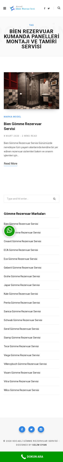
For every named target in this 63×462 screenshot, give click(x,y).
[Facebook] (22, 429)
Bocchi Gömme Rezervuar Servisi (22, 232)
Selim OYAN (39, 445)
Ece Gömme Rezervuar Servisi (20, 259)
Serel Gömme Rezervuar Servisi (21, 328)
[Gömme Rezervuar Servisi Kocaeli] (22, 8)
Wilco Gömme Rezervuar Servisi (21, 390)
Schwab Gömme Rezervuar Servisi (23, 320)
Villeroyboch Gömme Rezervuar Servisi (25, 364)
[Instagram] (41, 429)
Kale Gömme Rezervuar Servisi (21, 293)
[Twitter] (31, 429)
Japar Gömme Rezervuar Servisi (22, 285)
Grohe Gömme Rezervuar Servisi (22, 276)
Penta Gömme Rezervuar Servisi (22, 302)
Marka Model (12, 117)
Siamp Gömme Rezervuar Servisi (22, 337)
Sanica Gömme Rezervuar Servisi (22, 311)
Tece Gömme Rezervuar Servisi (21, 346)
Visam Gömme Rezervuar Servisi (22, 372)
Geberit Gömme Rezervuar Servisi (22, 267)
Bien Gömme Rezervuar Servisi (21, 223)
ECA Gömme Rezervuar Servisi (21, 250)
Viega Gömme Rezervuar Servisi (22, 355)
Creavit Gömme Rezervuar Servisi (22, 241)
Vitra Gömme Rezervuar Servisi (21, 381)
